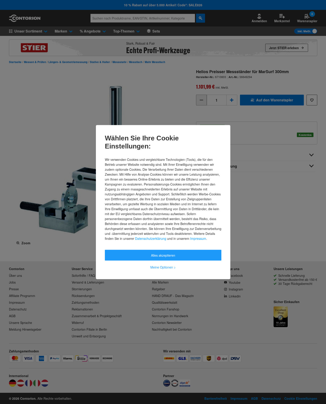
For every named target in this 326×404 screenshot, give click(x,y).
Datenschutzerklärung (150, 238)
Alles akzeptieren (163, 255)
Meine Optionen (163, 267)
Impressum (198, 238)
